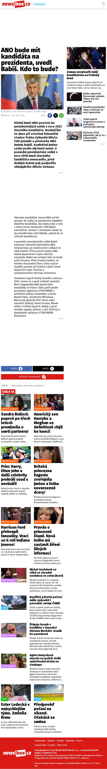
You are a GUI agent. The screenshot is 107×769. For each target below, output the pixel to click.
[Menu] (103, 4)
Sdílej (14, 368)
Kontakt (60, 741)
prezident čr (39, 385)
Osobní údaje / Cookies (45, 745)
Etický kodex (40, 741)
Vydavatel (70, 741)
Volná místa (62, 745)
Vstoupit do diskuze (29, 376)
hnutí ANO (28, 385)
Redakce (51, 741)
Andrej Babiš (17, 385)
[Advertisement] (45, 193)
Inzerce (79, 741)
